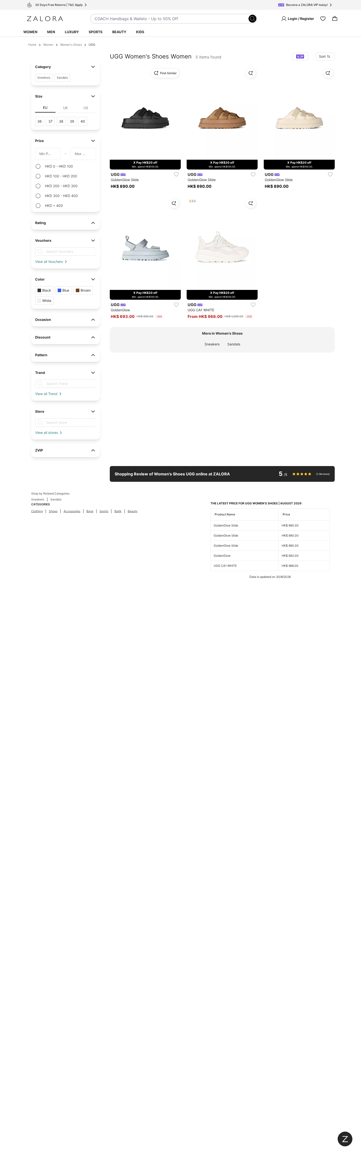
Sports (95, 32)
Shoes (53, 511)
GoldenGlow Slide (226, 525)
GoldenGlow (222, 555)
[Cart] (335, 19)
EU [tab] (45, 107)
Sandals (233, 344)
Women (30, 32)
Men (51, 32)
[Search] (252, 19)
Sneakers (212, 344)
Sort (322, 56)
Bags (89, 511)
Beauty (119, 32)
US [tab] (85, 108)
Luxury (72, 32)
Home (32, 44)
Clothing (37, 511)
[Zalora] (45, 18)
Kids (140, 32)
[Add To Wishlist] (176, 174)
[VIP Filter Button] (300, 56)
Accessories (72, 511)
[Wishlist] (323, 19)
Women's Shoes (71, 44)
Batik (118, 511)
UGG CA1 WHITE (225, 566)
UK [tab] (65, 108)
